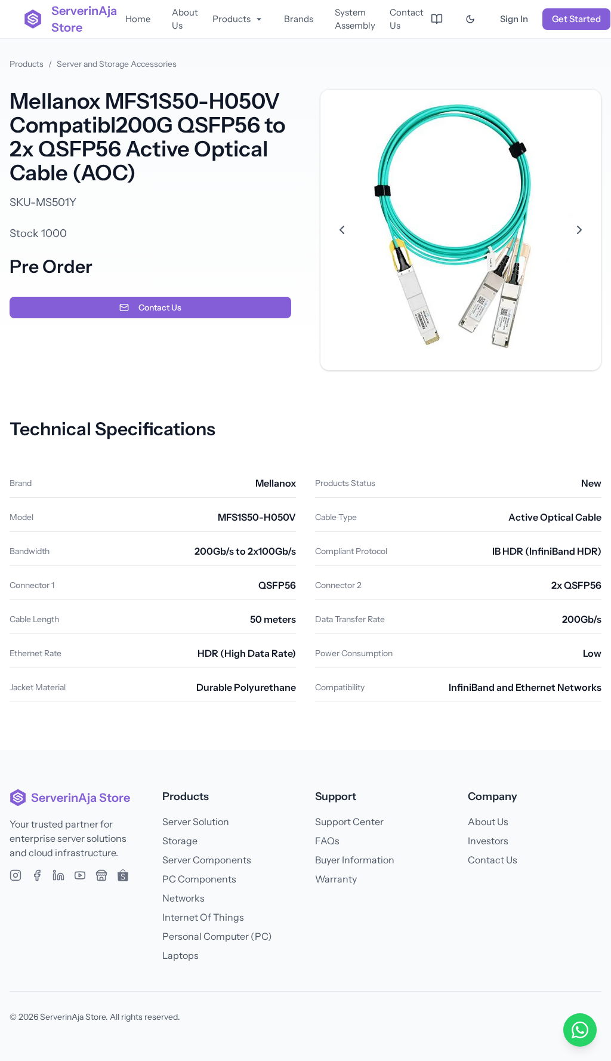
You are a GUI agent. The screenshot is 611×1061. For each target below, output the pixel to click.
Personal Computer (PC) (217, 936)
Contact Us (407, 19)
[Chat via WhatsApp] (580, 1030)
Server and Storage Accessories (117, 64)
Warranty (336, 879)
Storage (180, 841)
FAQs (327, 841)
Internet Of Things (203, 917)
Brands (298, 18)
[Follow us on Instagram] (15, 875)
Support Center (349, 822)
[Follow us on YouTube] (80, 875)
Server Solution (195, 822)
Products (231, 18)
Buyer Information (354, 860)
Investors (488, 841)
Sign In (514, 18)
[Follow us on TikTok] (58, 875)
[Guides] (437, 19)
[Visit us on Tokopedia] (101, 875)
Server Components (206, 860)
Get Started (576, 18)
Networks (183, 898)
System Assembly (355, 19)
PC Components (199, 879)
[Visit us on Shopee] (123, 875)
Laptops (180, 955)
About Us (185, 19)
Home (137, 18)
